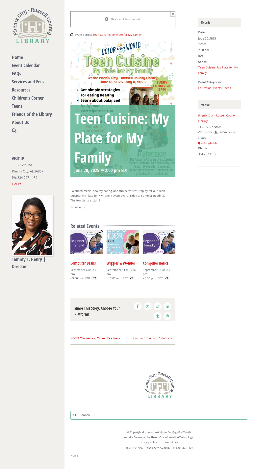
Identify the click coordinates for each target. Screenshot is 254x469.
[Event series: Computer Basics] (94, 278)
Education (205, 88)
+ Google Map (210, 143)
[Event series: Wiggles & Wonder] (131, 278)
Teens (227, 88)
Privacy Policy (149, 442)
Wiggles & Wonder (121, 263)
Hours (16, 184)
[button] (32, 130)
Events (217, 88)
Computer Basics (83, 263)
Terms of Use (170, 442)
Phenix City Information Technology (172, 437)
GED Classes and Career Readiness (96, 338)
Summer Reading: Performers (152, 338)
